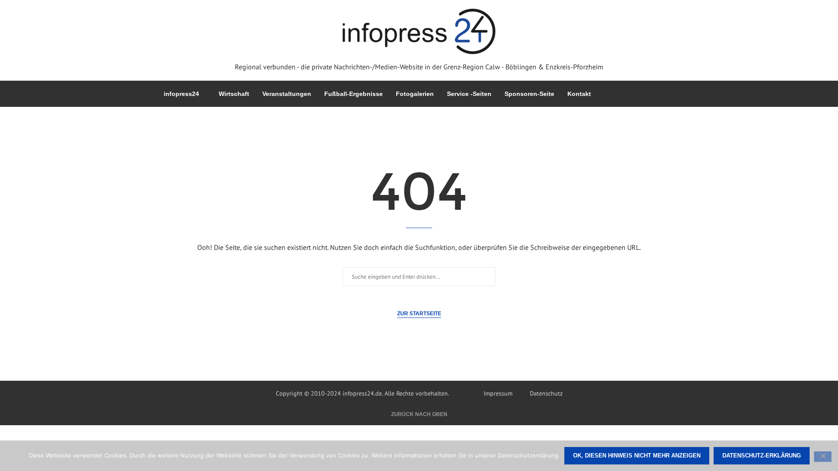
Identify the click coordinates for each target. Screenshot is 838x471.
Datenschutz (546, 393)
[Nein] (822, 456)
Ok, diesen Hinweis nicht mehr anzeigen (637, 455)
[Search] (670, 93)
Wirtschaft (234, 93)
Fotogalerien (415, 93)
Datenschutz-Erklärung (761, 455)
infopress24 (181, 93)
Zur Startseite (419, 314)
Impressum (498, 393)
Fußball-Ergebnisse (353, 93)
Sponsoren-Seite (529, 93)
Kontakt (579, 93)
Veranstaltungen (286, 93)
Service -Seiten (469, 93)
